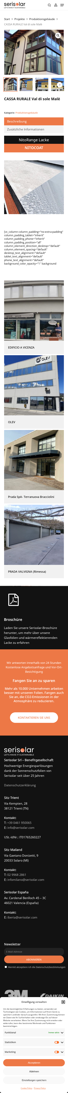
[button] (63, 1002)
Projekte (19, 19)
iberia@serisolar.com (22, 917)
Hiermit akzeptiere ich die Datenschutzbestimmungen (36, 967)
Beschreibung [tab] (17, 121)
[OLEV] (34, 385)
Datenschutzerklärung (20, 785)
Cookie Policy (26, 1088)
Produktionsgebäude (42, 19)
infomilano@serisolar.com (25, 880)
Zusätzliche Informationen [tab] (25, 129)
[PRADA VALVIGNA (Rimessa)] (34, 535)
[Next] (59, 84)
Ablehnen (34, 1071)
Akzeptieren (34, 1062)
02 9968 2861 (16, 875)
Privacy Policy (40, 1088)
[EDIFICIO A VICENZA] (34, 310)
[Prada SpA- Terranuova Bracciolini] (34, 460)
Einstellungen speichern (34, 1080)
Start (7, 19)
